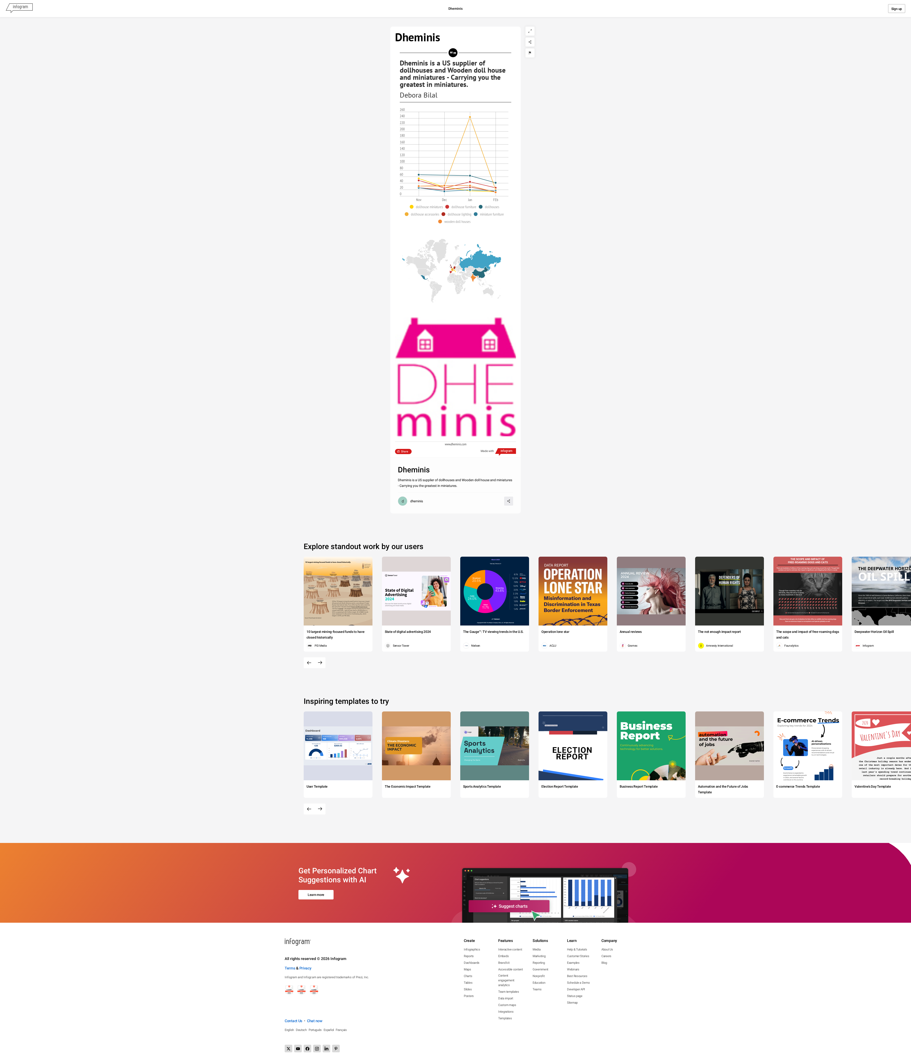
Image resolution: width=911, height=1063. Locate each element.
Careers (606, 956)
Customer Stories (578, 956)
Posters (469, 996)
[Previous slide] (309, 662)
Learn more (316, 895)
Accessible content (510, 969)
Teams (537, 989)
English (289, 1030)
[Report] (530, 52)
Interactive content (510, 949)
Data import (505, 998)
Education (539, 982)
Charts (468, 976)
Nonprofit (538, 976)
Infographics (472, 949)
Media (537, 949)
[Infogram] (19, 8)
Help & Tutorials (577, 949)
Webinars (573, 969)
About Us (607, 949)
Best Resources (577, 976)
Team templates (508, 991)
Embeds (503, 956)
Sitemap (572, 1002)
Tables (468, 982)
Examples (573, 962)
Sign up (896, 9)
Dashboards (471, 962)
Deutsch (301, 1030)
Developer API (576, 989)
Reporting (539, 962)
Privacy (305, 968)
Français (341, 1030)
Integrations (505, 1011)
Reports (469, 956)
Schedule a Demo (578, 982)
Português (315, 1030)
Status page (574, 996)
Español (329, 1030)
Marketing (539, 956)
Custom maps (507, 1005)
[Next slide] (320, 662)
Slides (468, 989)
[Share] (530, 42)
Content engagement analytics (506, 980)
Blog (604, 962)
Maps (467, 969)
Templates (505, 1018)
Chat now (314, 1021)
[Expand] (530, 31)
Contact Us (293, 1021)
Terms (290, 968)
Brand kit (503, 962)
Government (540, 969)
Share (404, 451)
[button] (427, 206)
